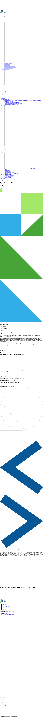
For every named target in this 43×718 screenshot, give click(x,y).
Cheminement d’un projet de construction (11, 18)
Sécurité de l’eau (7, 85)
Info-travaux (2, 96)
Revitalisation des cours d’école (10, 67)
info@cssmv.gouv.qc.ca (10, 614)
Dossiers (3, 607)
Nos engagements (7, 93)
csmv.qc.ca (4, 609)
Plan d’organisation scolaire (9, 88)
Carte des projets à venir (8, 68)
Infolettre (3, 608)
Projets (3, 21)
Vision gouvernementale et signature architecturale (13, 19)
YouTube (3, 703)
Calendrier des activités (8, 92)
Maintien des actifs (7, 87)
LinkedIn (3, 702)
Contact (3, 94)
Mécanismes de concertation (9, 91)
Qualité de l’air (7, 86)
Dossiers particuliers (5, 69)
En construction (7, 64)
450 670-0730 (5, 613)
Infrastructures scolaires (6, 15)
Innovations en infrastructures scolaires (11, 20)
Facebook (4, 699)
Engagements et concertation (7, 90)
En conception (7, 65)
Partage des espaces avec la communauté (11, 89)
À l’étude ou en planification (9, 66)
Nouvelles (4, 14)
